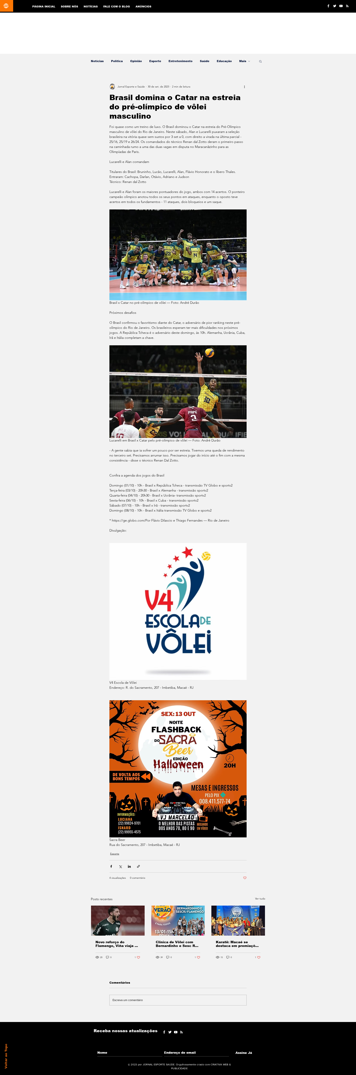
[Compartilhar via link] (138, 866)
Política (117, 61)
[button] (260, 61)
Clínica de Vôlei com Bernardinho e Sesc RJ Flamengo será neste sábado (176, 944)
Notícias (97, 61)
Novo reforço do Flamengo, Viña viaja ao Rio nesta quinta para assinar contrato (117, 944)
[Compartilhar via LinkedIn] (129, 866)
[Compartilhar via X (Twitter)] (120, 866)
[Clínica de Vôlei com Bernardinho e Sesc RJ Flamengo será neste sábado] (178, 921)
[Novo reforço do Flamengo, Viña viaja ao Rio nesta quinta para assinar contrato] (118, 921)
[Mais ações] (244, 86)
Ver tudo (260, 898)
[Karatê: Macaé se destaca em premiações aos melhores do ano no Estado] (238, 921)
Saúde (204, 61)
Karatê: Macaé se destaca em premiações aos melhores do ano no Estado (238, 944)
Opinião (136, 61)
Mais (242, 61)
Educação (224, 61)
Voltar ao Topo (6, 1056)
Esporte (155, 61)
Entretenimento (180, 61)
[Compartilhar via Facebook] (111, 866)
